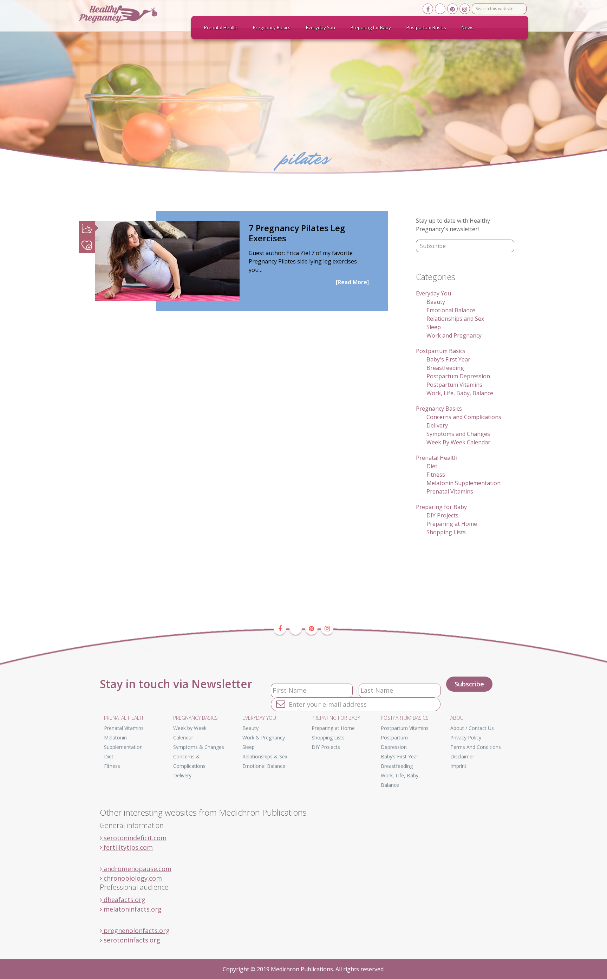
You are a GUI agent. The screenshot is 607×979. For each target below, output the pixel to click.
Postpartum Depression (458, 376)
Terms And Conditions (475, 747)
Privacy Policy (465, 737)
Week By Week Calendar (458, 442)
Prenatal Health (436, 458)
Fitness (435, 474)
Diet (431, 466)
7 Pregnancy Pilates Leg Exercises (297, 233)
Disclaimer (462, 756)
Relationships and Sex (455, 318)
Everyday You (433, 293)
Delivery (437, 425)
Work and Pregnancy (454, 335)
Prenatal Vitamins (449, 491)
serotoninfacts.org (131, 940)
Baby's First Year (448, 359)
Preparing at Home (451, 524)
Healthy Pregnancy (131, 14)
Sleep (433, 327)
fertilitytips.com (127, 847)
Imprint (458, 766)
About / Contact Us (472, 728)
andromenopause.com (136, 868)
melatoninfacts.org (132, 909)
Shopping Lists (446, 532)
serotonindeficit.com (134, 838)
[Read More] (352, 282)
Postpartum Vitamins (454, 385)
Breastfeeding (445, 368)
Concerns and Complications (463, 417)
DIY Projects (442, 515)
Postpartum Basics (440, 351)
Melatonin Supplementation (463, 483)
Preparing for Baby (441, 507)
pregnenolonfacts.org (136, 930)
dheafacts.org (123, 899)
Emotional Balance (450, 310)
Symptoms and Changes (458, 434)
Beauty (435, 302)
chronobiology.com (132, 878)
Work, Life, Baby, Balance (459, 393)
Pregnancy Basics (439, 408)
